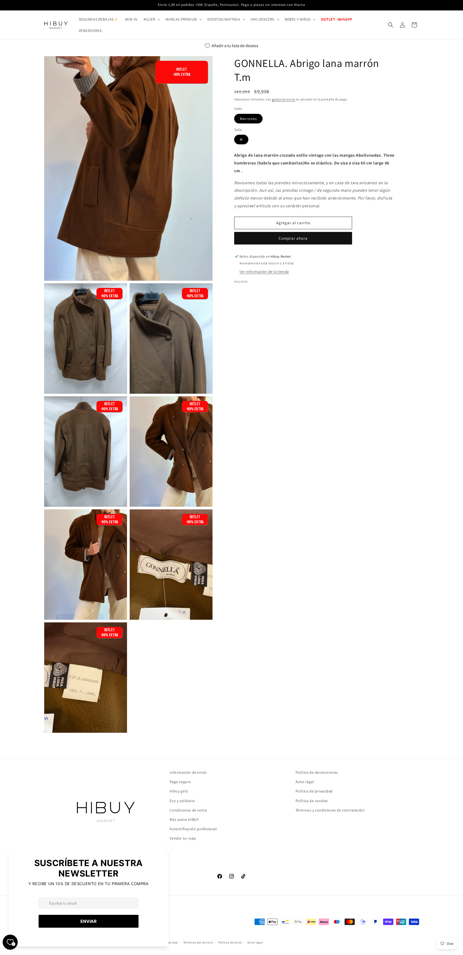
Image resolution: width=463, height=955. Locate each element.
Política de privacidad (314, 791)
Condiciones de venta (188, 810)
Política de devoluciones (317, 772)
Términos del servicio (198, 942)
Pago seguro (180, 781)
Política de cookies (312, 800)
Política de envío (230, 942)
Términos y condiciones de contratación (330, 810)
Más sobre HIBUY (184, 819)
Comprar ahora (293, 238)
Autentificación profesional (193, 828)
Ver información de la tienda (264, 271)
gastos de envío (284, 99)
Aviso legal (305, 781)
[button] (151, 19)
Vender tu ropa (183, 838)
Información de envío (188, 772)
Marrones (248, 118)
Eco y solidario (182, 800)
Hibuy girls (179, 791)
